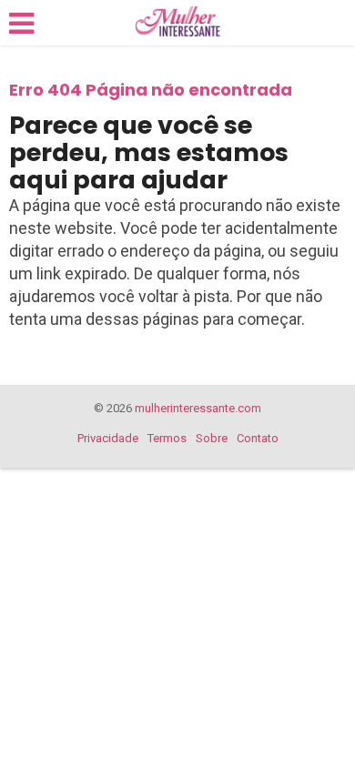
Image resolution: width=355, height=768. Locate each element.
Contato (258, 438)
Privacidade (107, 438)
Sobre (212, 438)
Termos (167, 438)
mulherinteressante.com (198, 408)
